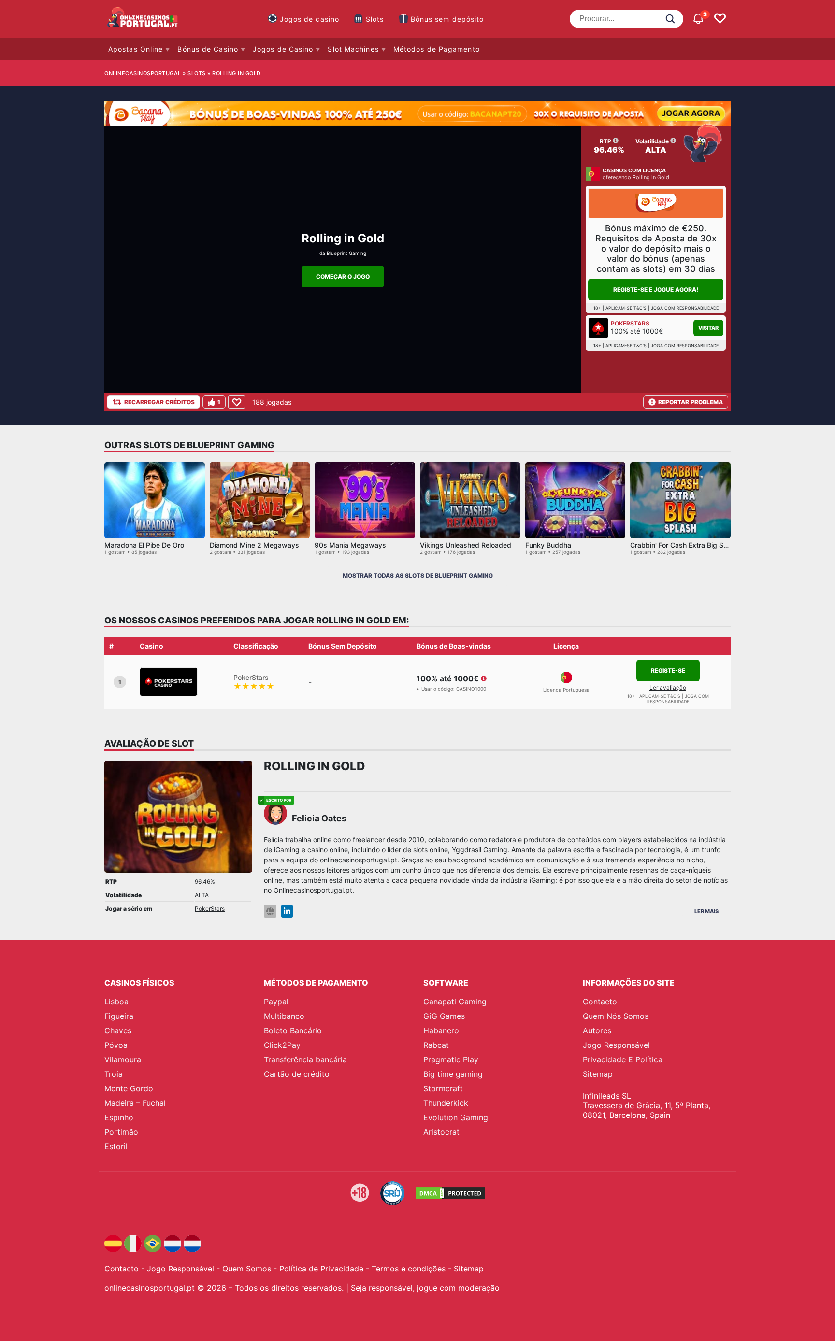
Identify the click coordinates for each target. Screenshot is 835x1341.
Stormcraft (443, 1088)
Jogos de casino (310, 19)
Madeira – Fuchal (135, 1103)
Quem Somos (246, 1268)
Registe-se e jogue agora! (655, 289)
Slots (375, 19)
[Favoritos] (720, 19)
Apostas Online (135, 49)
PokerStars (210, 908)
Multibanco (284, 1016)
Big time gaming (453, 1074)
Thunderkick (445, 1103)
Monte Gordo (128, 1088)
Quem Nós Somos (615, 1016)
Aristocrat (441, 1132)
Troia (113, 1074)
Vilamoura (122, 1059)
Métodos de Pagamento (436, 49)
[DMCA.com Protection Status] (450, 1193)
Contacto (600, 1001)
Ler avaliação (667, 687)
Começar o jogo (343, 276)
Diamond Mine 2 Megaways (254, 545)
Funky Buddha (548, 545)
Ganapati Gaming (455, 1001)
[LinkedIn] (287, 911)
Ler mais (706, 911)
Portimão (121, 1132)
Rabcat (436, 1045)
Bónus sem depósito (447, 19)
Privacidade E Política (622, 1059)
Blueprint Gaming (346, 253)
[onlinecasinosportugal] (143, 19)
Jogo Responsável (616, 1045)
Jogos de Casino (283, 49)
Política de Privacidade (321, 1268)
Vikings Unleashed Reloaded (465, 545)
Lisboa (116, 1001)
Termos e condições (409, 1268)
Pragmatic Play (450, 1059)
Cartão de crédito (297, 1074)
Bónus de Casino (207, 49)
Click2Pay (282, 1045)
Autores (597, 1030)
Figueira (118, 1016)
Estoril (116, 1146)
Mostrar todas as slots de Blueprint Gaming (418, 575)
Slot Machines (353, 49)
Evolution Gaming (455, 1117)
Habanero (441, 1030)
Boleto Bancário (293, 1030)
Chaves (117, 1030)
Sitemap (598, 1074)
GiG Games (444, 1016)
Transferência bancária (305, 1059)
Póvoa (116, 1045)
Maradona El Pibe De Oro (144, 545)
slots (196, 73)
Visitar (708, 328)
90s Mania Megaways (350, 545)
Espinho (118, 1117)
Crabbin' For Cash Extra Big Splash (685, 545)
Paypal (276, 1001)
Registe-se (668, 670)
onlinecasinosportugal (142, 73)
